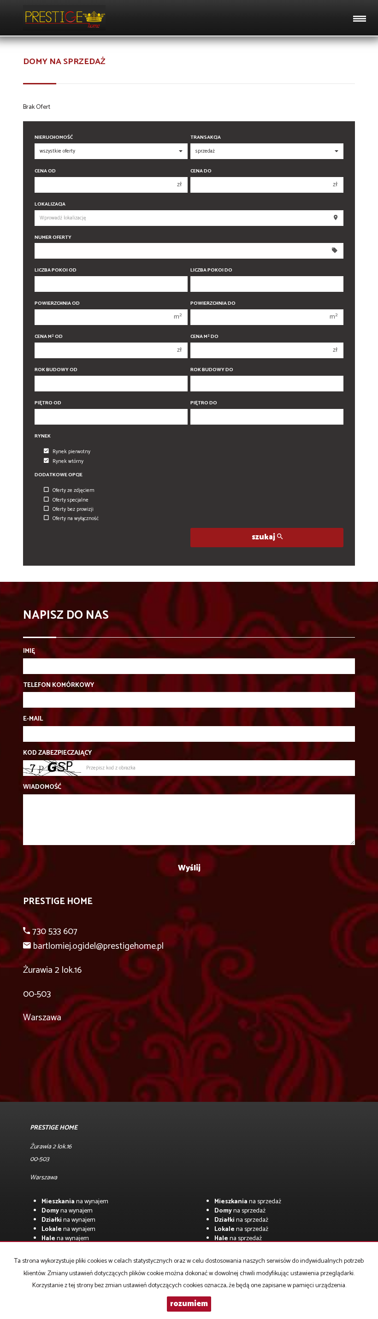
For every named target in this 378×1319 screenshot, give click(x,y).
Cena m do (204, 336)
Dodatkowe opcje (59, 475)
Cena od (45, 171)
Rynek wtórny (68, 461)
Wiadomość (42, 787)
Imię (29, 651)
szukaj (264, 537)
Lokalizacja (50, 204)
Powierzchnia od (57, 303)
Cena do (201, 171)
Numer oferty (53, 237)
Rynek (43, 436)
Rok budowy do (211, 370)
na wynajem (74, 1201)
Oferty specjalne (71, 500)
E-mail (33, 719)
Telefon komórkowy (58, 685)
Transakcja (205, 137)
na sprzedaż (247, 1201)
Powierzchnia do (213, 303)
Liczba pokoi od (56, 270)
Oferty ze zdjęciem (73, 490)
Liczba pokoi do (211, 270)
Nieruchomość (54, 137)
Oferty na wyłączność (76, 519)
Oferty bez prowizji (73, 509)
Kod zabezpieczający (57, 753)
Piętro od (48, 403)
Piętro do (203, 403)
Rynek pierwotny (71, 452)
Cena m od (49, 336)
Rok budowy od (56, 370)
